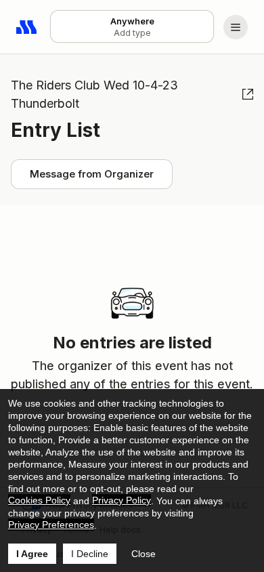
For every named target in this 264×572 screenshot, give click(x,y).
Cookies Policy (39, 500)
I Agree (32, 553)
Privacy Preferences (51, 524)
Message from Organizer (92, 173)
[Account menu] (235, 27)
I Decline (89, 553)
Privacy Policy (121, 500)
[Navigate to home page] (27, 27)
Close (143, 553)
